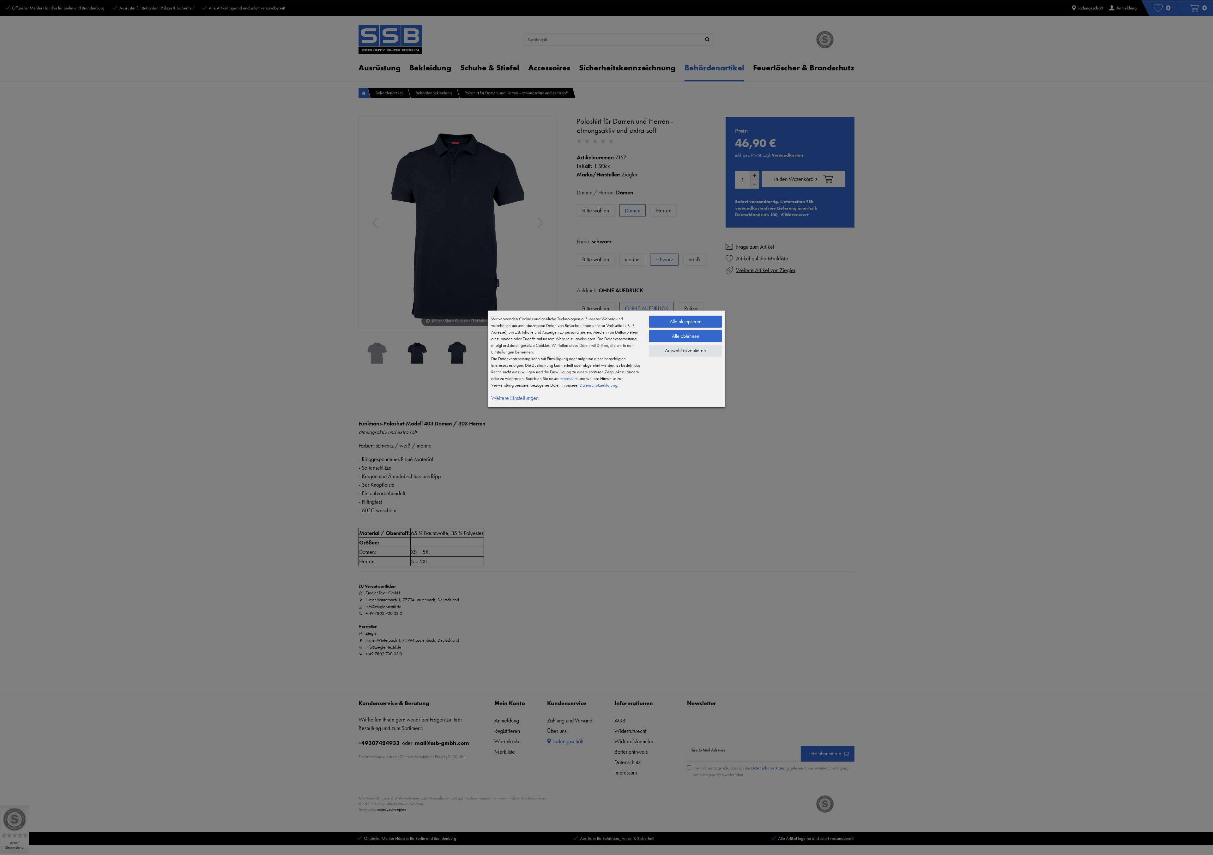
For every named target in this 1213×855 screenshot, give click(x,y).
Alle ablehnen (685, 336)
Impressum (568, 378)
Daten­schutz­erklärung (598, 385)
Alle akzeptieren (686, 321)
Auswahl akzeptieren (685, 350)
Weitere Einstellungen (515, 397)
